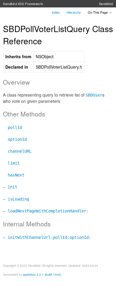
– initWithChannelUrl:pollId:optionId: (47, 237)
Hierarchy (74, 12)
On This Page (98, 12)
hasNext (13, 175)
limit (11, 163)
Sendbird (106, 3)
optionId (15, 139)
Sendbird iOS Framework (23, 3)
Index (56, 12)
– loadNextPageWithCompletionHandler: (46, 211)
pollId (12, 127)
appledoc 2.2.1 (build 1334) (42, 274)
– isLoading (16, 199)
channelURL (17, 151)
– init (10, 186)
